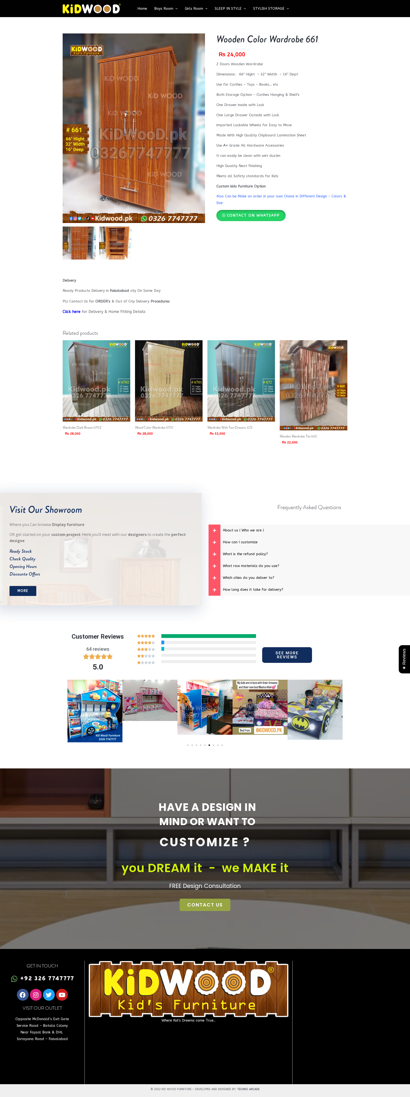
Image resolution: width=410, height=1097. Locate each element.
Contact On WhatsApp (253, 215)
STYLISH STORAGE (268, 8)
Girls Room (194, 8)
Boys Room (163, 8)
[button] (251, 215)
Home (142, 8)
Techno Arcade (248, 1089)
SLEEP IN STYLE (228, 8)
